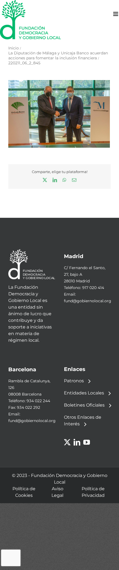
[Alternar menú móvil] (116, 14)
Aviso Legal (57, 492)
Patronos (74, 380)
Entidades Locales (84, 393)
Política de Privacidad (93, 492)
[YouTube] (86, 442)
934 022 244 (38, 400)
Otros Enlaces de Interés (82, 420)
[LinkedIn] (77, 442)
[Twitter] (67, 442)
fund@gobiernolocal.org (87, 300)
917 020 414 (93, 287)
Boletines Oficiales (84, 405)
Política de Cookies (23, 492)
